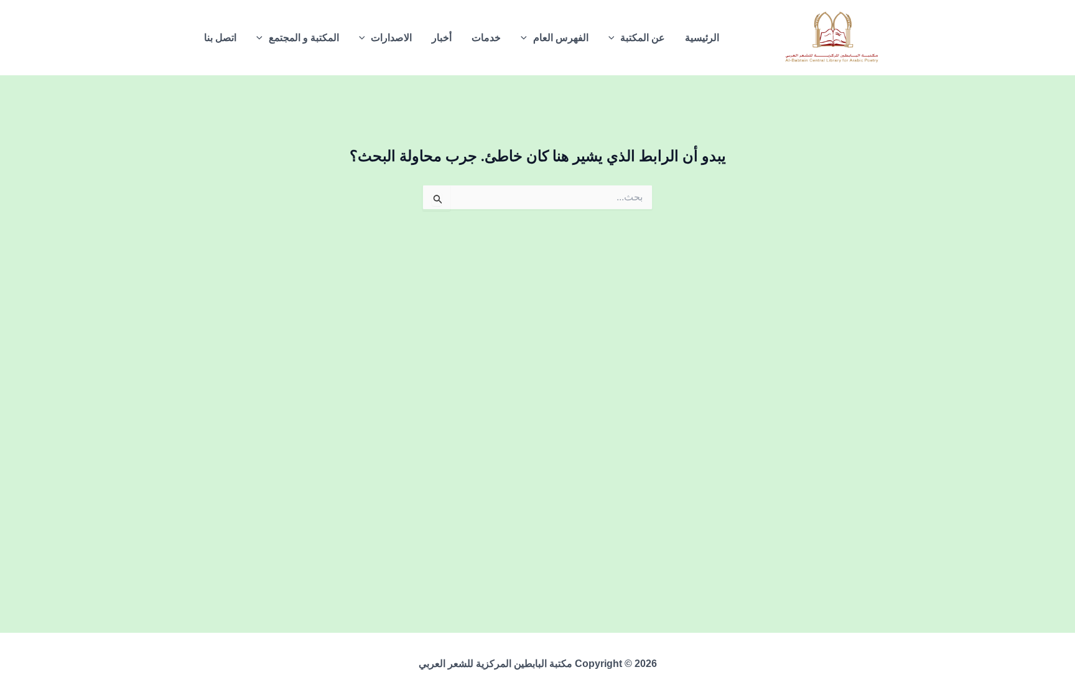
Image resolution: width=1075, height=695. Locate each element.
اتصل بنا (220, 37)
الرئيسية (702, 37)
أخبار (442, 37)
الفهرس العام (561, 37)
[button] (614, 38)
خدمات (486, 37)
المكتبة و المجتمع (304, 37)
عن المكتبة (642, 37)
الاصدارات (391, 37)
